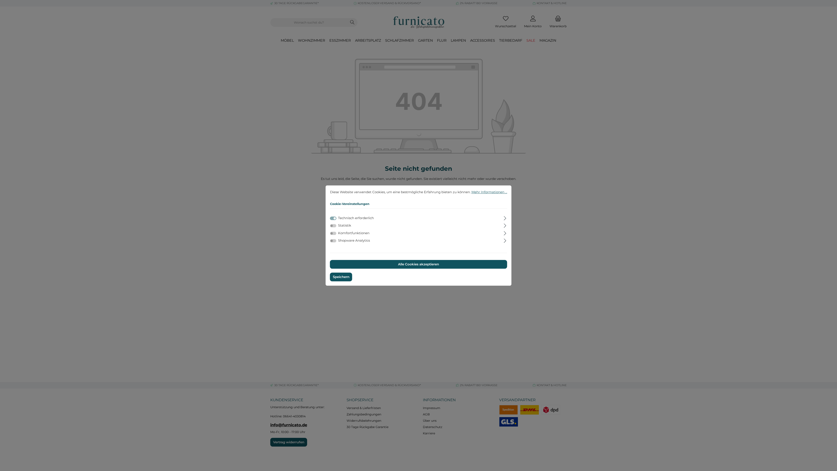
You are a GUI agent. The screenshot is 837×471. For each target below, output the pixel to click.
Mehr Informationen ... (489, 192)
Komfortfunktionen (353, 233)
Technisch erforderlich (356, 218)
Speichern (341, 277)
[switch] (333, 225)
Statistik (344, 225)
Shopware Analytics (354, 240)
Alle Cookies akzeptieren (418, 264)
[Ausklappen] (505, 217)
